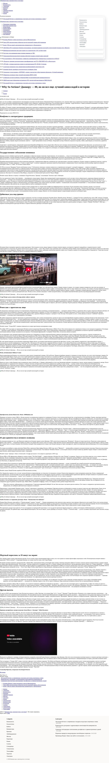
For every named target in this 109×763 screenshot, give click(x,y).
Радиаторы (6, 703)
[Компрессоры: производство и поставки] (11, 0)
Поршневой (6, 30)
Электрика (6, 6)
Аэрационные (7, 33)
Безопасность (6, 4)
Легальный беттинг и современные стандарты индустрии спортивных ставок (24, 19)
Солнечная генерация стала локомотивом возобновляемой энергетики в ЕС (23, 66)
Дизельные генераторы (9, 24)
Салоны (5, 705)
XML (8, 713)
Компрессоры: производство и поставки (16, 712)
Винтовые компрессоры (9, 25)
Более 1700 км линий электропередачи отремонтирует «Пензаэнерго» (22, 45)
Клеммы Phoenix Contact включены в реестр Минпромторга (19, 39)
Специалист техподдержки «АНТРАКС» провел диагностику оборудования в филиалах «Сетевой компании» (33, 72)
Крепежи (5, 7)
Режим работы (7, 28)
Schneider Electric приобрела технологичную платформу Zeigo (20, 69)
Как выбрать (6, 34)
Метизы (5, 3)
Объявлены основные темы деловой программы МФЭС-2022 (20, 75)
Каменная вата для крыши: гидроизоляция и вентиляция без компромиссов (21, 679)
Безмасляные (6, 27)
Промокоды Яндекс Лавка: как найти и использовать (69, 735)
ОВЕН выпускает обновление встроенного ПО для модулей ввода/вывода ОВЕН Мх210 (27, 80)
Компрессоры (7, 702)
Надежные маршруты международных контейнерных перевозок (72, 733)
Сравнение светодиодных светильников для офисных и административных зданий (23, 680)
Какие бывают (7, 31)
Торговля (5, 12)
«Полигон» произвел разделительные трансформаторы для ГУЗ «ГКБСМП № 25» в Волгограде (29, 61)
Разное (5, 13)
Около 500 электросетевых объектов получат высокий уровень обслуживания (24, 42)
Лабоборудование (8, 10)
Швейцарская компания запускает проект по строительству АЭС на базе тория (24, 50)
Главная (5, 90)
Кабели (5, 9)
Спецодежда (6, 706)
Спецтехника (6, 707)
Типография (6, 709)
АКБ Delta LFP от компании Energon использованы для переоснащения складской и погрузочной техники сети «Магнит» (36, 47)
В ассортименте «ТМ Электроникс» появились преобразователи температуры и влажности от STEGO (31, 58)
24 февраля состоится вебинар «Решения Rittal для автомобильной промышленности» (26, 77)
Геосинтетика (7, 700)
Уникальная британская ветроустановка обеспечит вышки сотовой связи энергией (25, 56)
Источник (2, 672)
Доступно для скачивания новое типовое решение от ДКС (19, 53)
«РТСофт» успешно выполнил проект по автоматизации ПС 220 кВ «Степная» (25, 64)
